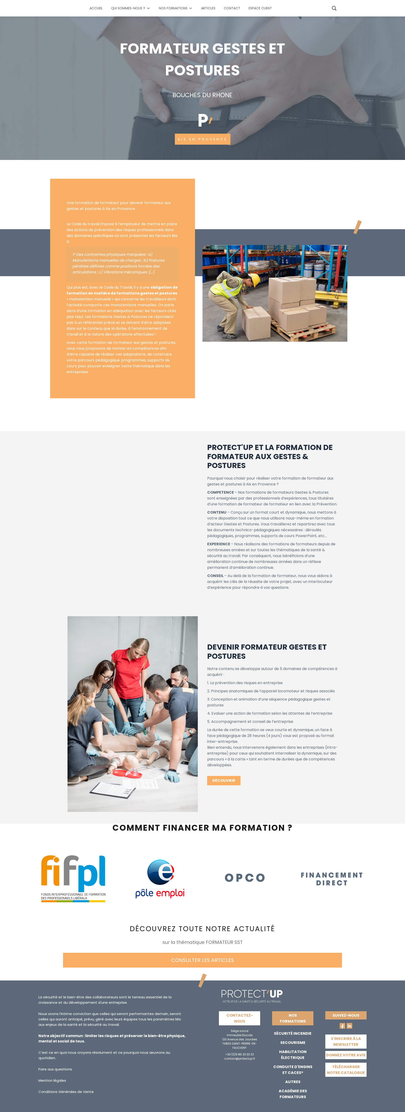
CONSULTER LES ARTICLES (202, 960)
